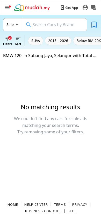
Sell (72, 211)
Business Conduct (43, 211)
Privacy (79, 204)
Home (13, 204)
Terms (60, 204)
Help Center (36, 204)
